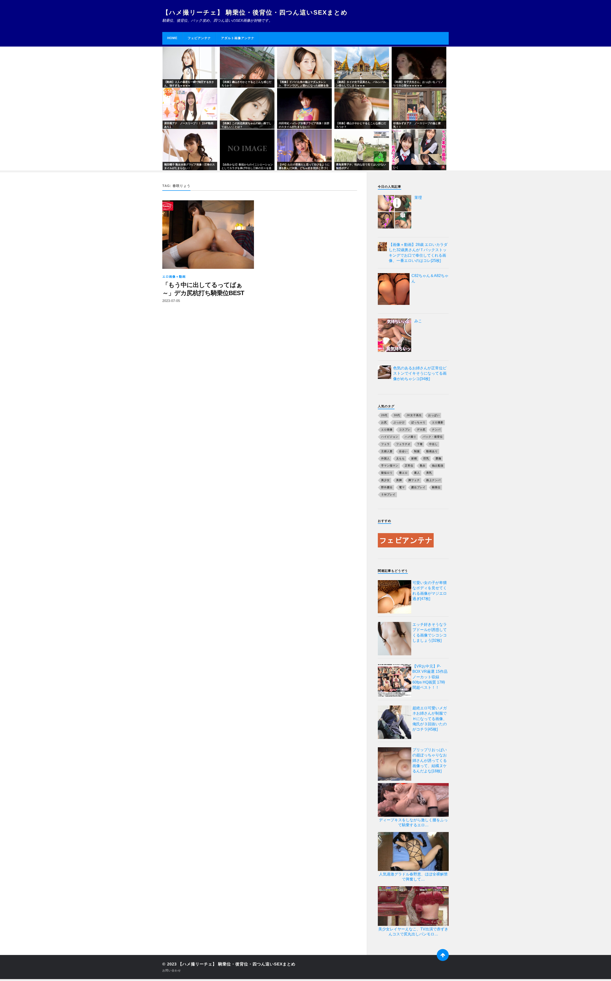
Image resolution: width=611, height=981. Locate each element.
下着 (420, 444)
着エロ (403, 472)
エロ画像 (387, 429)
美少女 (385, 480)
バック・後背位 (433, 436)
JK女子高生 (414, 415)
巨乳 (426, 458)
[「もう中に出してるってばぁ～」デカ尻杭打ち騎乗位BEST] (208, 234)
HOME (172, 38)
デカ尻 (421, 429)
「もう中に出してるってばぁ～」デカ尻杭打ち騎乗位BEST (203, 288)
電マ (402, 487)
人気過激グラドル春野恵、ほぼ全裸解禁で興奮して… (413, 876)
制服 (417, 451)
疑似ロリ (387, 472)
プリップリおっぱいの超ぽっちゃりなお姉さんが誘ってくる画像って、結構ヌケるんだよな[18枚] (429, 760)
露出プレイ (418, 487)
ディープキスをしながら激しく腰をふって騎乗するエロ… (413, 822)
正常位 (409, 465)
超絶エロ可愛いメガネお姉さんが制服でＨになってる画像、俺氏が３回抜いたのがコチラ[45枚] (429, 719)
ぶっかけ (399, 422)
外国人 (385, 458)
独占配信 (437, 465)
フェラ (385, 444)
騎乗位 (436, 487)
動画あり (432, 451)
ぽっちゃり (418, 422)
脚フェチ (414, 480)
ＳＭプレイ (388, 494)
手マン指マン (389, 465)
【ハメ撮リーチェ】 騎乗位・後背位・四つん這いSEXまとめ (255, 12)
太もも (400, 458)
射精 (414, 458)
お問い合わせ (171, 970)
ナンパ (436, 429)
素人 (417, 472)
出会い (403, 451)
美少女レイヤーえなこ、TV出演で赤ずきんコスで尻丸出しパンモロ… (413, 931)
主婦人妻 (387, 451)
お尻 (384, 422)
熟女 (423, 465)
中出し (433, 444)
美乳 (429, 472)
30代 (397, 415)
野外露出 (387, 487)
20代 (384, 415)
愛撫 (438, 458)
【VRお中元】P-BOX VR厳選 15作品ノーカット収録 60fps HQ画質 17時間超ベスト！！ (430, 677)
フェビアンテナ (199, 38)
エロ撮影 (437, 422)
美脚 (399, 480)
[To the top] (443, 955)
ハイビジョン (389, 436)
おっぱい (434, 415)
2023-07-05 (171, 301)
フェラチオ (403, 444)
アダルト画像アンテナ (237, 38)
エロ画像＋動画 (174, 276)
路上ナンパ (433, 480)
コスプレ (405, 429)
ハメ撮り (410, 436)
